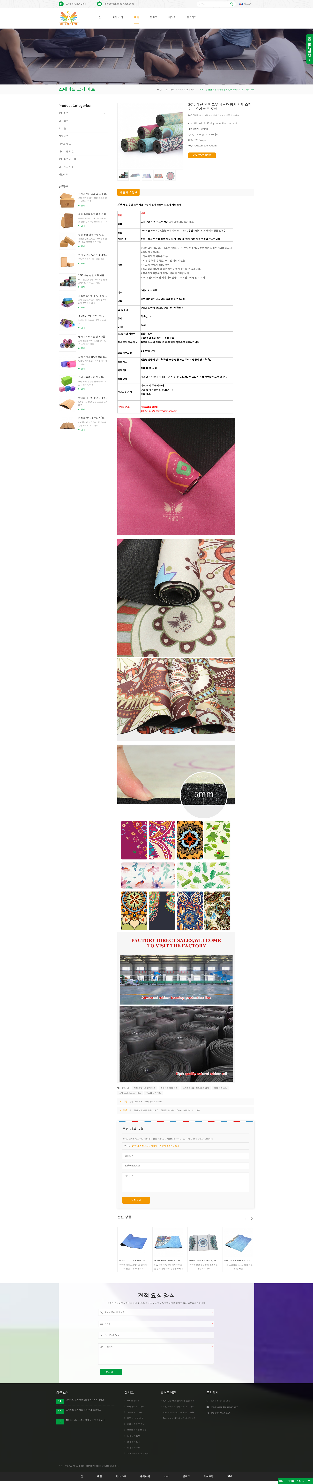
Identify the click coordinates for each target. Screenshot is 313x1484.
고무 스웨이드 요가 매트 (181, 222)
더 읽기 (81, 205)
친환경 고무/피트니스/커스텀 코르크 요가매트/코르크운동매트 (93, 418)
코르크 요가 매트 (134, 1412)
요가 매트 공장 (220, 1088)
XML (229, 1476)
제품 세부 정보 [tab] (128, 192)
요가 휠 (62, 128)
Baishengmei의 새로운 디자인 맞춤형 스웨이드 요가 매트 (238, 1260)
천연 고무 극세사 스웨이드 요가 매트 (145, 1101)
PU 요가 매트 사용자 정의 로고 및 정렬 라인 (85, 1420)
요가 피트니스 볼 (67, 159)
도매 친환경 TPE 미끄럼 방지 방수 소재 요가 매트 (93, 357)
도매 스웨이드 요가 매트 (144, 1088)
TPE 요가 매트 (133, 1400)
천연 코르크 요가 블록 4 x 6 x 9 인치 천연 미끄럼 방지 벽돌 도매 (93, 255)
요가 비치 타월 (66, 167)
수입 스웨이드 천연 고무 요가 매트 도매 (203, 1260)
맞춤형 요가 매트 (153, 1093)
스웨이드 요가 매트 (186, 89)
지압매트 (63, 174)
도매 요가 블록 (133, 1436)
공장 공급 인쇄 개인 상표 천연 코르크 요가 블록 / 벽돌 (93, 234)
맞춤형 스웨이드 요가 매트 (173, 230)
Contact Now (202, 155)
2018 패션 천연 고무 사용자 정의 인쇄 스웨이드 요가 (155, 1146)
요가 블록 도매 (133, 1441)
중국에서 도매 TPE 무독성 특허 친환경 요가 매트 (93, 316)
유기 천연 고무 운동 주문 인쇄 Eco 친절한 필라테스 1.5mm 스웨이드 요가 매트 (164, 1110)
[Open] (309, 49)
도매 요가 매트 (133, 1447)
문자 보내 (136, 1200)
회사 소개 (117, 17)
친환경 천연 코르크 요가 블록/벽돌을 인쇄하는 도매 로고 (93, 194)
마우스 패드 (65, 144)
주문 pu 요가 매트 (135, 1418)
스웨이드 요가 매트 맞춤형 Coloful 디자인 (85, 1400)
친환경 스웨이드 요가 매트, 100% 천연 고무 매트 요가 (168, 1260)
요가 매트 (170, 89)
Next (251, 1216)
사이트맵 (209, 1476)
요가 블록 (63, 121)
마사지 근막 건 (66, 151)
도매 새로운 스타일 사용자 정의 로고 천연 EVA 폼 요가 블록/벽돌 (93, 377)
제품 (136, 17)
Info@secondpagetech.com (119, 4)
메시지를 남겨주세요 (295, 1481)
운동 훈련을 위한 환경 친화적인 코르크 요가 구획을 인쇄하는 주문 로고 (93, 214)
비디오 (172, 17)
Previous (244, 1216)
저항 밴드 (63, 136)
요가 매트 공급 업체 (213, 230)
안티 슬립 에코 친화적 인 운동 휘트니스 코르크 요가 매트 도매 (191, 1400)
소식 (166, 1476)
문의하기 (192, 17)
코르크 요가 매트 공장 (137, 1430)
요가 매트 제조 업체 (136, 1424)
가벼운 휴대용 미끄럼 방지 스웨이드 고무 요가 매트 (133, 1260)
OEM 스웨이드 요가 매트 (138, 1453)
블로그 (153, 17)
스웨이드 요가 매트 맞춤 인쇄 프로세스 (83, 1410)
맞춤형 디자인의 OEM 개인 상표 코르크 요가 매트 (93, 398)
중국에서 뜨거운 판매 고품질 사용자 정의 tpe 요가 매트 (93, 336)
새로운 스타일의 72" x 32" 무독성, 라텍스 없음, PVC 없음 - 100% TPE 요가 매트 (93, 296)
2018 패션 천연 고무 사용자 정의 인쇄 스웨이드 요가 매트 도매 (93, 275)
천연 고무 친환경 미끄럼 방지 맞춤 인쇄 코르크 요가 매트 (188, 1412)
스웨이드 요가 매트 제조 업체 (196, 1088)
